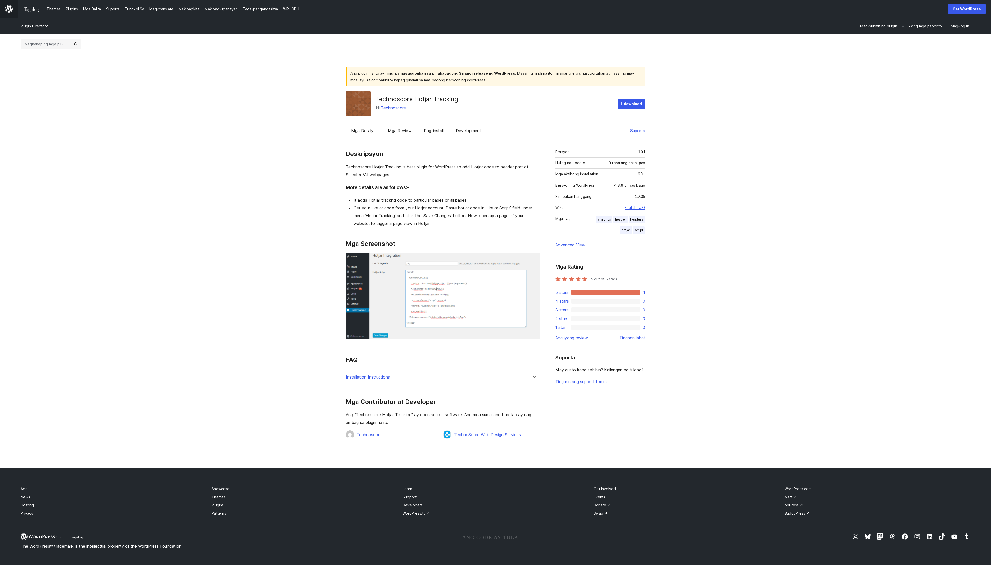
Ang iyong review (571, 337)
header (620, 219)
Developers (413, 505)
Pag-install (434, 130)
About (26, 488)
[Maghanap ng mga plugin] (75, 44)
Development (468, 130)
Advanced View (570, 244)
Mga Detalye (363, 130)
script (638, 230)
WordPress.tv (416, 513)
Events (599, 497)
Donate (602, 505)
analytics (604, 219)
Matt (791, 497)
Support (410, 497)
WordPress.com (800, 488)
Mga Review (400, 130)
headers (636, 219)
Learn (407, 488)
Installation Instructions (368, 377)
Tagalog (76, 537)
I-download (631, 103)
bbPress (794, 505)
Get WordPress (967, 9)
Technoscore (393, 108)
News (25, 497)
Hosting (27, 505)
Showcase (220, 488)
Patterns (219, 513)
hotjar (625, 230)
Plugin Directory (34, 26)
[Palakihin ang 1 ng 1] (533, 259)
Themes (219, 497)
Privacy (27, 513)
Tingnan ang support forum (581, 381)
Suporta (637, 130)
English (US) (635, 207)
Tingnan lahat (632, 337)
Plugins (218, 505)
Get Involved (605, 488)
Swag (601, 513)
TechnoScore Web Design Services (487, 434)
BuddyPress (797, 513)
